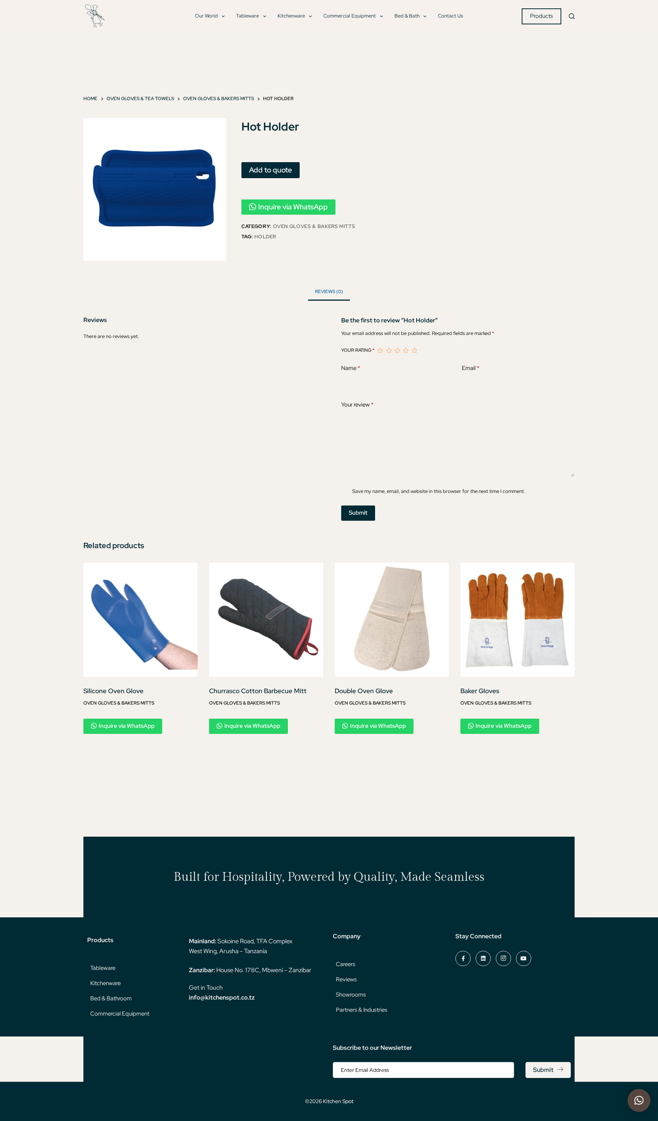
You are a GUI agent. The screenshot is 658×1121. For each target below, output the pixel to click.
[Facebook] (463, 958)
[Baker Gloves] (517, 620)
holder (265, 236)
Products (541, 16)
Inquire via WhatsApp (293, 207)
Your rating (357, 350)
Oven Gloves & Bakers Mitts (314, 226)
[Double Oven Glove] (392, 620)
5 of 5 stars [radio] (414, 350)
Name (350, 368)
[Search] (572, 16)
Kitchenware (291, 16)
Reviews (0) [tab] (329, 292)
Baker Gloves (479, 691)
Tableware (247, 16)
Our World (206, 16)
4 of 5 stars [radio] (405, 350)
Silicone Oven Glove (113, 691)
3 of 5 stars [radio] (397, 350)
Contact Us (450, 16)
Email (470, 368)
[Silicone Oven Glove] (140, 620)
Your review (357, 404)
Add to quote (270, 170)
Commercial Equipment (349, 16)
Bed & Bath (407, 16)
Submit (358, 513)
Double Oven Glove (364, 691)
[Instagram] (503, 958)
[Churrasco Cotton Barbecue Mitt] (266, 620)
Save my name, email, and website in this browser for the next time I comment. (438, 491)
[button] (639, 1100)
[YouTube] (523, 958)
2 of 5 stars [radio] (388, 350)
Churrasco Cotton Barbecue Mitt (258, 691)
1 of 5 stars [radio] (380, 350)
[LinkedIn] (483, 958)
